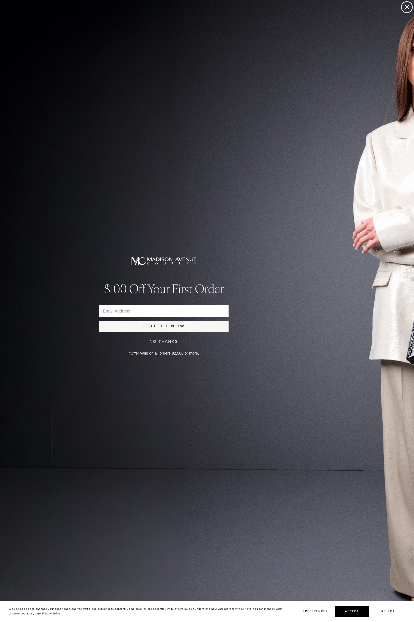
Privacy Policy (51, 613)
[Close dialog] (406, 7)
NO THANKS (164, 341)
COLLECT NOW (164, 326)
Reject (388, 611)
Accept (352, 611)
